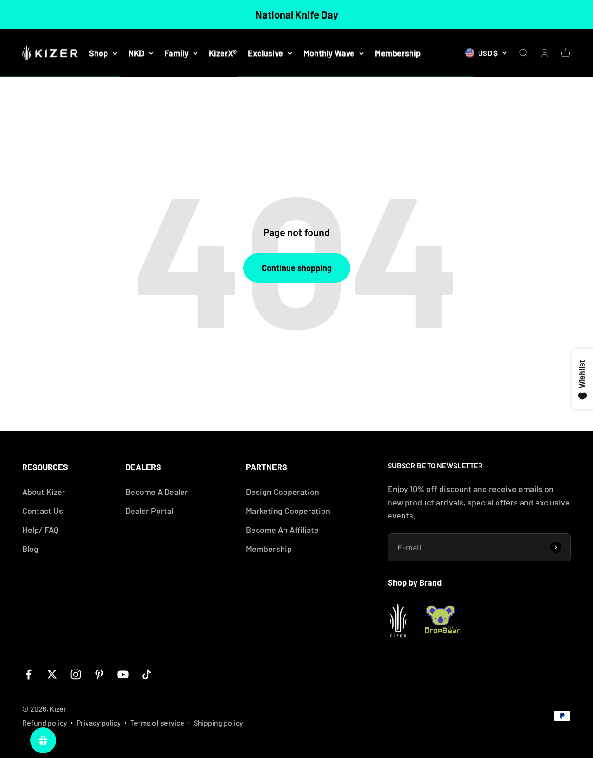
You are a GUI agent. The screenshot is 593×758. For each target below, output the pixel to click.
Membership (398, 53)
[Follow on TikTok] (146, 674)
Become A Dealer (157, 491)
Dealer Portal (149, 510)
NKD (136, 53)
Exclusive (265, 53)
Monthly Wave (328, 53)
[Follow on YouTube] (123, 674)
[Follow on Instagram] (75, 674)
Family (176, 53)
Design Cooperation (282, 491)
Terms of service (157, 722)
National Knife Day (296, 14)
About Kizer (43, 491)
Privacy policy (98, 722)
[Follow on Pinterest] (99, 674)
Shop (98, 53)
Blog (30, 548)
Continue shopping (297, 268)
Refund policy (44, 722)
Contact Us (42, 510)
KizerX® (223, 53)
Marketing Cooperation (288, 510)
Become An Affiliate (282, 529)
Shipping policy (218, 722)
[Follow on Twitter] (52, 674)
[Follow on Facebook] (28, 674)
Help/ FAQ (40, 529)
